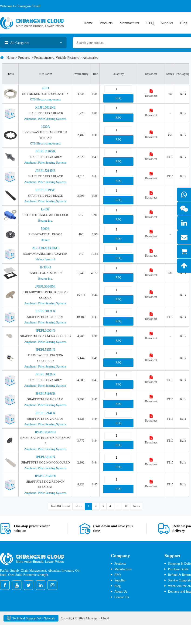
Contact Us (121, 597)
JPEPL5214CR (45, 413)
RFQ (150, 23)
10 (126, 506)
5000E (45, 228)
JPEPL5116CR (45, 393)
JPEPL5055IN (45, 330)
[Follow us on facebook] (5, 585)
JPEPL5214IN (45, 457)
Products (106, 23)
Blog (183, 23)
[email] (184, 237)
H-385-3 (45, 267)
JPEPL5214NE (45, 170)
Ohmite (45, 240)
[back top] (184, 266)
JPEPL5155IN (45, 349)
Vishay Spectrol (45, 259)
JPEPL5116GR (45, 151)
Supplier (167, 23)
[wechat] (184, 209)
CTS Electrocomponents (45, 99)
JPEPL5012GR (45, 374)
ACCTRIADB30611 (45, 248)
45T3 (45, 88)
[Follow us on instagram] (52, 585)
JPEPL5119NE (45, 190)
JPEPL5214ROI (45, 476)
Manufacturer (129, 23)
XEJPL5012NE (45, 107)
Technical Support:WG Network (33, 618)
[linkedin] (184, 223)
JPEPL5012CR (45, 311)
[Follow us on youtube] (16, 585)
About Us (120, 591)
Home (88, 23)
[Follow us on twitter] (28, 585)
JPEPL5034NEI (45, 432)
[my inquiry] (184, 251)
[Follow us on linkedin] (40, 585)
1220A (45, 126)
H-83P (45, 209)
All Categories (19, 43)
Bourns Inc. (45, 220)
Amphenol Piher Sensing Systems (45, 118)
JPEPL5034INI (45, 286)
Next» (136, 506)
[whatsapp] (184, 195)
